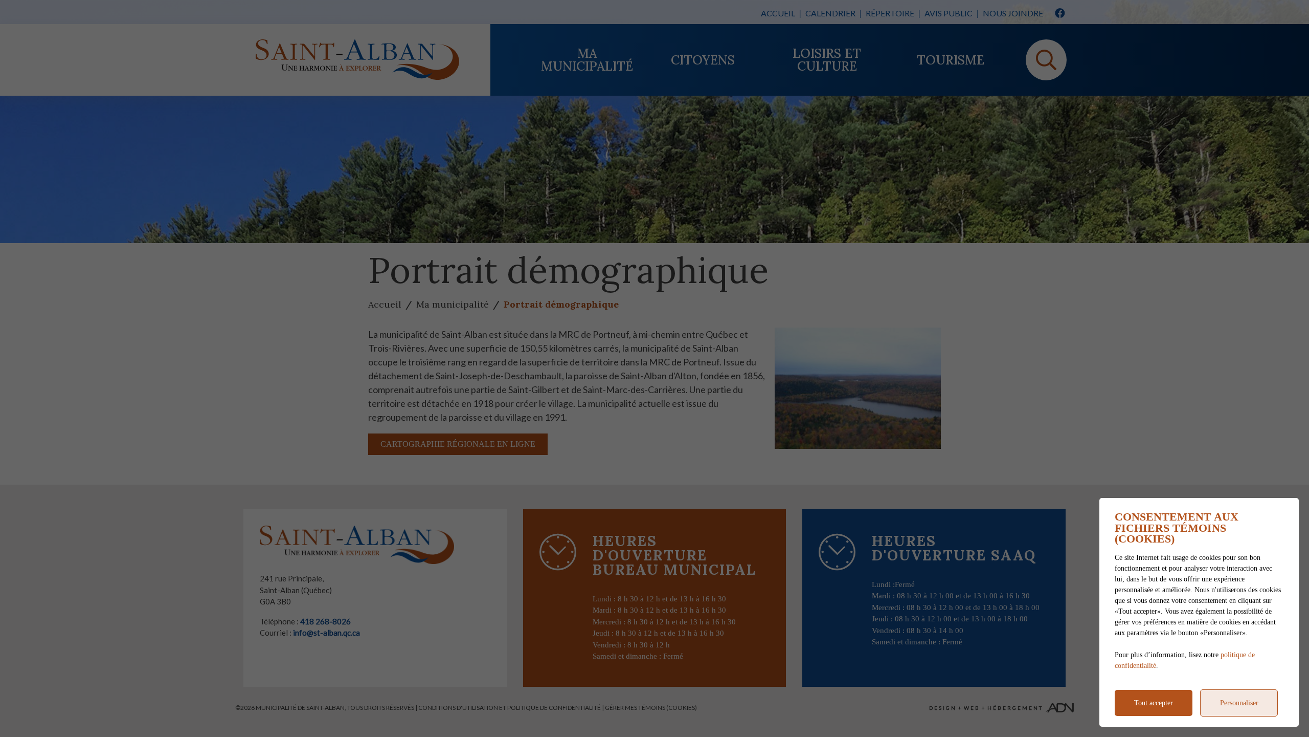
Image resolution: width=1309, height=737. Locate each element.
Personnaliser (1239, 703)
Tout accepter (1153, 703)
